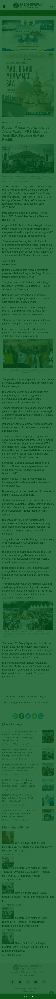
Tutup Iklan (28, 996)
